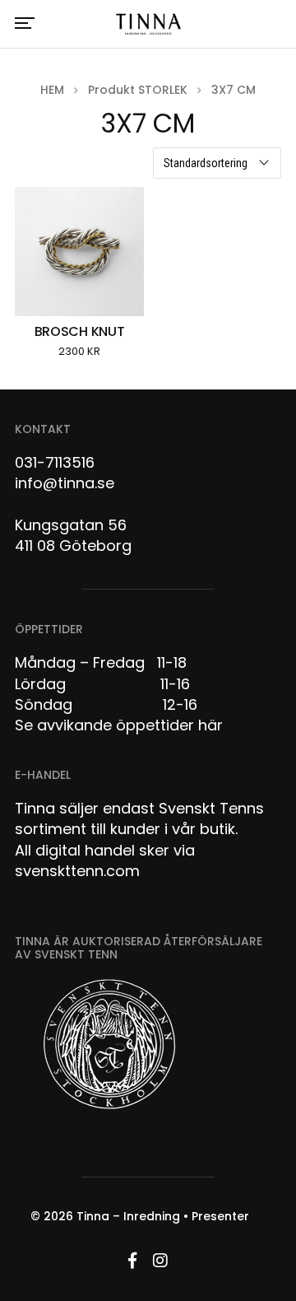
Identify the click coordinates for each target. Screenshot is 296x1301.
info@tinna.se (64, 483)
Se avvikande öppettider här (119, 725)
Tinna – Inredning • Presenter (162, 1216)
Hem (52, 90)
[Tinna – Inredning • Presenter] (148, 24)
